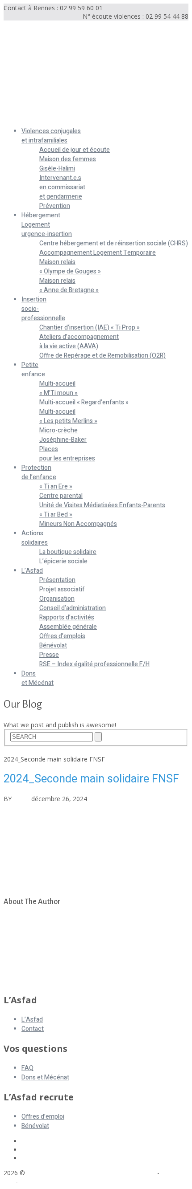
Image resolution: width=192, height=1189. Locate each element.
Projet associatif (62, 589)
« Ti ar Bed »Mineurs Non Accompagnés (78, 519)
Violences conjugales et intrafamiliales (51, 135)
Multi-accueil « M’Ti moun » (58, 388)
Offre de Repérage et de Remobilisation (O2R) (102, 355)
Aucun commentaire (118, 798)
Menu (12, 116)
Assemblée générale (68, 626)
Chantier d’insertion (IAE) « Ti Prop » (89, 327)
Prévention (54, 206)
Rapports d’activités (66, 617)
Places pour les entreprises (67, 453)
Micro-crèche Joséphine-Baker (63, 435)
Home (12, 750)
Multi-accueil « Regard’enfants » (84, 402)
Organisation (57, 598)
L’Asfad (32, 570)
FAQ (27, 1068)
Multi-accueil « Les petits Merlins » (68, 416)
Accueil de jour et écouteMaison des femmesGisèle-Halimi (74, 159)
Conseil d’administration (72, 608)
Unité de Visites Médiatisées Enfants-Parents (102, 505)
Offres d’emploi (42, 1116)
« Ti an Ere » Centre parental (61, 491)
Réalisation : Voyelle (48, 1181)
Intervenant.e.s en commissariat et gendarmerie (62, 187)
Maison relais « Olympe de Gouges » (70, 266)
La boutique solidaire (67, 552)
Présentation (57, 580)
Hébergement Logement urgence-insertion (46, 225)
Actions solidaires (34, 538)
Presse (49, 655)
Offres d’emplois (62, 636)
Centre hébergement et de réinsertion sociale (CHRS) (113, 243)
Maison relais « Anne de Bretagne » (69, 285)
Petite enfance (33, 369)
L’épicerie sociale (63, 561)
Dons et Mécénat (37, 678)
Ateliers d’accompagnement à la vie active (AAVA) (79, 341)
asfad (21, 798)
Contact (32, 1029)
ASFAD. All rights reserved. (66, 1173)
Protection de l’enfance (38, 472)
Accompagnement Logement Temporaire (97, 252)
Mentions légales (130, 1173)
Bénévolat (53, 645)
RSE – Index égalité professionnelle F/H (94, 664)
